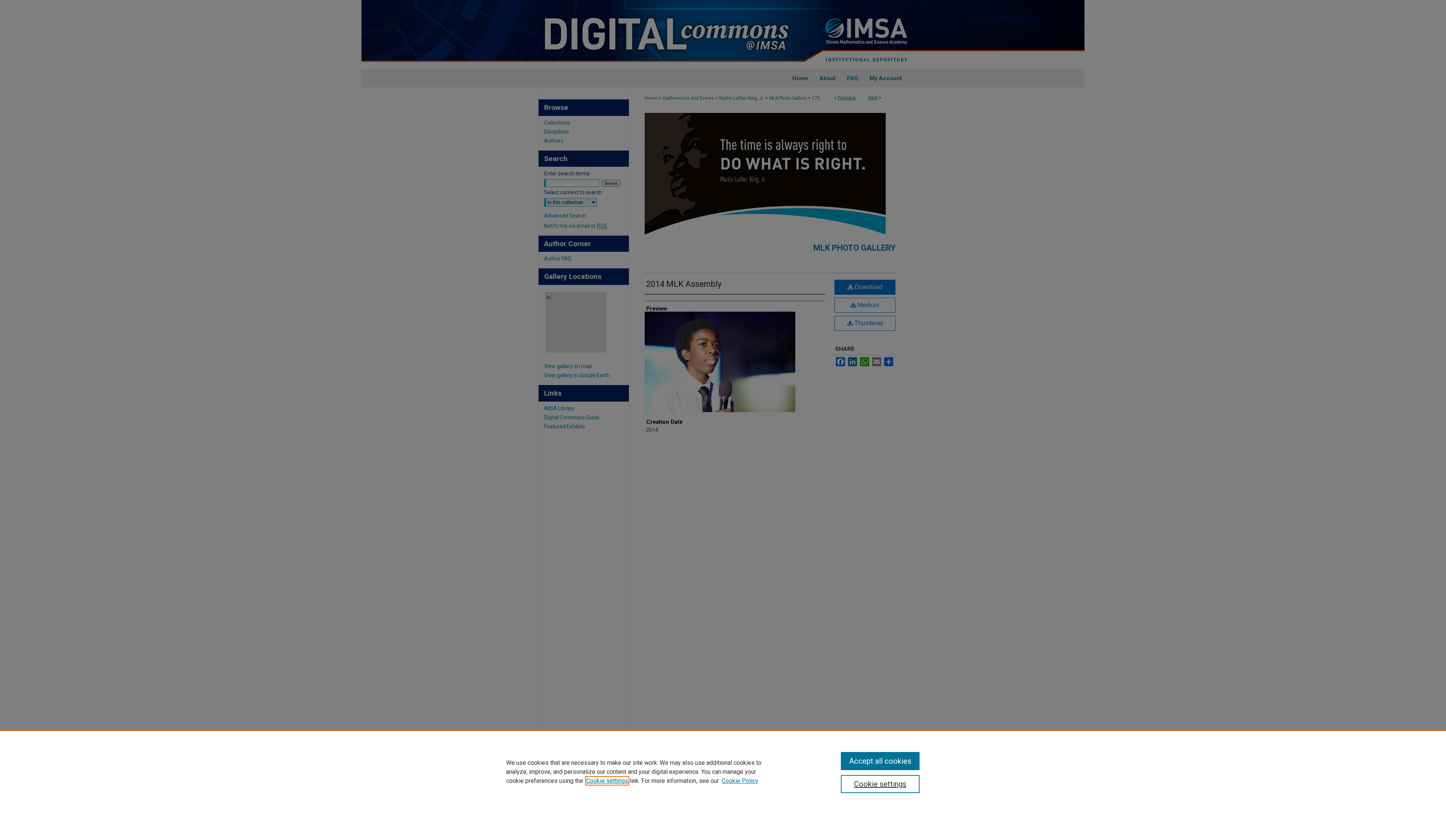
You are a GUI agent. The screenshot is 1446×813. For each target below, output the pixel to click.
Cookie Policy (740, 780)
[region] (723, 771)
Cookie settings (607, 780)
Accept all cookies (880, 761)
